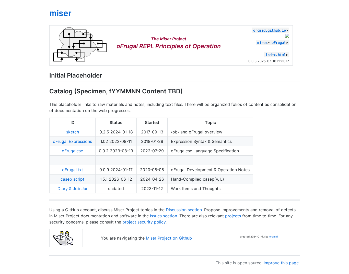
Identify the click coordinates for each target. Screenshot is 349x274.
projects (233, 215)
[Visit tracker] (287, 36)
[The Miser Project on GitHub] (80, 60)
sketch (72, 131)
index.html (275, 55)
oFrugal (279, 43)
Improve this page (281, 262)
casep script (72, 179)
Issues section (163, 215)
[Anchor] (105, 75)
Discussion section (184, 209)
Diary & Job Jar (72, 188)
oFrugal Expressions (72, 141)
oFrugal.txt (72, 169)
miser (60, 13)
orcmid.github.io (269, 30)
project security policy (144, 222)
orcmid (273, 236)
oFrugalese (72, 150)
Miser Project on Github (169, 238)
